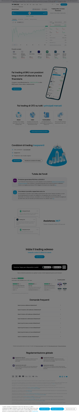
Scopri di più (35, 411)
